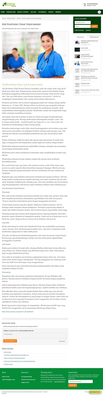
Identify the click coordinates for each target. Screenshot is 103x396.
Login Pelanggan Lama (8, 379)
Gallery (33, 12)
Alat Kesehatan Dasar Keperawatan (31, 18)
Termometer (6, 272)
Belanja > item (91, 5)
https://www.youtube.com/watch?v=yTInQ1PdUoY (17, 311)
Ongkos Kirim (25, 382)
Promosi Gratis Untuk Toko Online (90, 90)
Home (3, 12)
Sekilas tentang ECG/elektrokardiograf (14, 358)
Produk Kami (11, 12)
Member (58, 12)
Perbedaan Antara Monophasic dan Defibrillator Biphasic (19, 361)
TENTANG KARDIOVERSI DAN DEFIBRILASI (16, 355)
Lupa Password (79, 30)
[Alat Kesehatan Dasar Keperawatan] (14, 6)
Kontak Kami (96, 392)
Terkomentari (94, 37)
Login (10, 330)
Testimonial (42, 12)
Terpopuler (80, 37)
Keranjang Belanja (26, 376)
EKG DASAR (7, 352)
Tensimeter (6, 192)
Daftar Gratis (5, 376)
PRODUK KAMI (8, 364)
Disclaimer (62, 341)
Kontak (51, 12)
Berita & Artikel (23, 12)
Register (88, 30)
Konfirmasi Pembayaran (28, 379)
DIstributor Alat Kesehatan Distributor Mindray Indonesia (24, 392)
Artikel (18, 18)
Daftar (17, 330)
